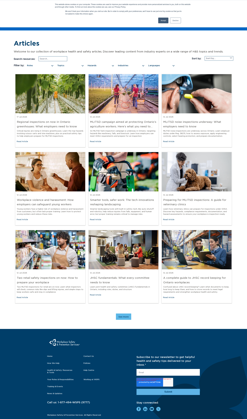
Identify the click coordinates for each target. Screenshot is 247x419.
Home (49, 356)
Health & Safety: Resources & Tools (59, 371)
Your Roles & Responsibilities (60, 379)
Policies (86, 363)
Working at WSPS (91, 379)
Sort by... (211, 58)
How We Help (53, 363)
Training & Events (55, 386)
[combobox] (219, 58)
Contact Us (88, 356)
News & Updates (54, 393)
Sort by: (196, 58)
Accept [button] (163, 20)
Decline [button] (176, 20)
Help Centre (88, 370)
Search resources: (24, 59)
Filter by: (19, 65)
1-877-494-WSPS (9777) (74, 402)
